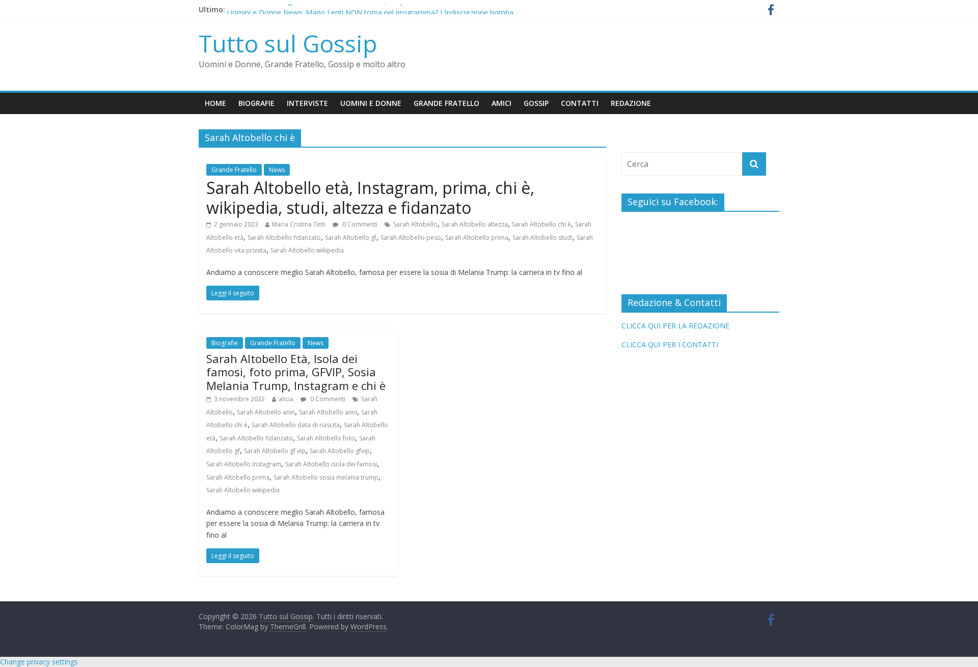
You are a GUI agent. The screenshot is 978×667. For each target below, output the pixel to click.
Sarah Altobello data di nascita (296, 425)
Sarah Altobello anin (266, 412)
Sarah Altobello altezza (475, 224)
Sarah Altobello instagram (243, 464)
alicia (286, 399)
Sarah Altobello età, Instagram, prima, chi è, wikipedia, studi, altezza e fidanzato (370, 197)
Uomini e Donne (370, 103)
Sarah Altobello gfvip (340, 451)
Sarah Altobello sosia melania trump (326, 477)
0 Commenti (359, 224)
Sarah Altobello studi (542, 237)
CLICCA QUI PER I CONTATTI (669, 344)
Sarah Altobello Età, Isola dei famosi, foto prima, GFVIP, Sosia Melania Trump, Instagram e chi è (296, 372)
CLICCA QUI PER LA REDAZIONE (675, 325)
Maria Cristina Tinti (298, 224)
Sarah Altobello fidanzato (284, 237)
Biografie (256, 103)
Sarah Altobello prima (476, 237)
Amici (501, 103)
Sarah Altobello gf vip (275, 451)
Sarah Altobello (415, 224)
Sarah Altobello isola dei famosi (331, 464)
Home (215, 103)
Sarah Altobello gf (350, 237)
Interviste (307, 103)
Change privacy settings (39, 661)
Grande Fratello (446, 103)
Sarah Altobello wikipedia (307, 250)
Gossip (536, 103)
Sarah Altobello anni (328, 412)
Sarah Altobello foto (326, 438)
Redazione (631, 103)
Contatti (580, 103)
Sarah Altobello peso (411, 237)
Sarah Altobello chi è (541, 224)
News (277, 169)
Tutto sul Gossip (288, 43)
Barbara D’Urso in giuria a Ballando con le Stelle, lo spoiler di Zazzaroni (344, 6)
